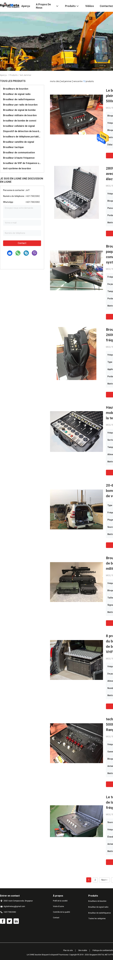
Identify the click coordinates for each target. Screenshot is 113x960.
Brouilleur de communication (19, 152)
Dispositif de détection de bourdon (22, 131)
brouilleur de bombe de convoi (19, 120)
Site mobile (82, 950)
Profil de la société (60, 901)
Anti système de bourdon (17, 168)
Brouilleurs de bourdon (15, 88)
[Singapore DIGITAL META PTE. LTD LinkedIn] (16, 921)
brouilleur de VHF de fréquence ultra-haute (22, 163)
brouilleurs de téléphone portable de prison (22, 136)
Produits (14, 75)
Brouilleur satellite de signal (18, 141)
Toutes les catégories (97, 918)
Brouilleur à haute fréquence (19, 157)
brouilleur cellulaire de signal (19, 126)
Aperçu (3, 75)
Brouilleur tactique (13, 147)
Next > (104, 880)
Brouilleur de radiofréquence (19, 99)
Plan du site (68, 950)
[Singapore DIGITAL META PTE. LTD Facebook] (2, 921)
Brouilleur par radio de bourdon (20, 104)
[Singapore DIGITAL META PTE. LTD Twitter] (9, 921)
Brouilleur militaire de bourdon (20, 115)
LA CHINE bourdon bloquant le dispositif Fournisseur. (48, 955)
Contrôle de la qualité (61, 912)
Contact (22, 243)
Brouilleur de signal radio (17, 94)
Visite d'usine (58, 906)
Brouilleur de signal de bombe (19, 110)
